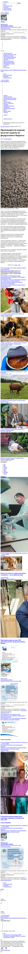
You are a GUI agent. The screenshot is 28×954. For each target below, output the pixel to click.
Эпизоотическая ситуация (9, 54)
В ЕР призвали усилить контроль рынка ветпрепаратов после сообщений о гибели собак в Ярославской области (13, 277)
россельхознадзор (5, 269)
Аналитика (6, 65)
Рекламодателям (7, 9)
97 (4, 35)
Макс (16, 265)
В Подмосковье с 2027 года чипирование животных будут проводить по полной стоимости (13, 280)
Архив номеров (7, 8)
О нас (4, 4)
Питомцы (3, 555)
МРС (4, 466)
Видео (5, 66)
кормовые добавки (21, 267)
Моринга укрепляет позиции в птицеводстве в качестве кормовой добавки (12, 458)
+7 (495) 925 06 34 (5, 915)
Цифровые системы (8, 55)
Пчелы (5, 468)
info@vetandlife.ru (5, 13)
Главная (5, 114)
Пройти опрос (17, 273)
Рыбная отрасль (7, 102)
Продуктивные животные (9, 57)
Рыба (4, 469)
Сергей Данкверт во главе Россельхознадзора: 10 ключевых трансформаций (12, 430)
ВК (19, 265)
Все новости (6, 67)
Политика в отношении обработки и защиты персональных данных (14, 936)
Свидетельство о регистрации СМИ (12, 934)
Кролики (5, 472)
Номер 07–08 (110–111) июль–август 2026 (11, 27)
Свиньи (5, 467)
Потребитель (6, 107)
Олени (5, 473)
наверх (3, 889)
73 (4, 876)
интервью (3, 476)
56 (3, 707)
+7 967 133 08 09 (5, 80)
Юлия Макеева (8, 139)
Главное (5, 95)
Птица (5, 100)
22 (1, 35)
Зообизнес (5, 59)
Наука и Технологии (8, 61)
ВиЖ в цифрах (7, 111)
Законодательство (7, 53)
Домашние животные (8, 58)
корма (14, 267)
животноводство (8, 267)
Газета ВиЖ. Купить (6, 28)
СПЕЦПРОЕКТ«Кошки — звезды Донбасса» (8, 578)
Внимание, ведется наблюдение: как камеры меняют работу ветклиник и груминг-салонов (13, 748)
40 (1, 876)
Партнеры (5, 7)
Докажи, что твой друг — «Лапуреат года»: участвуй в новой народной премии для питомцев (14, 343)
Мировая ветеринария (8, 62)
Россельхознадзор (7, 6)
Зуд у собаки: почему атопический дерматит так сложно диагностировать (12, 314)
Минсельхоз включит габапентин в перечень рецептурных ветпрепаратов (12, 283)
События (5, 112)
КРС (4, 464)
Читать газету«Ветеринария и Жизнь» (7, 25)
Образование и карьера (9, 63)
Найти (19, 3)
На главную (3, 462)
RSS (4, 933)
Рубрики (5, 1)
